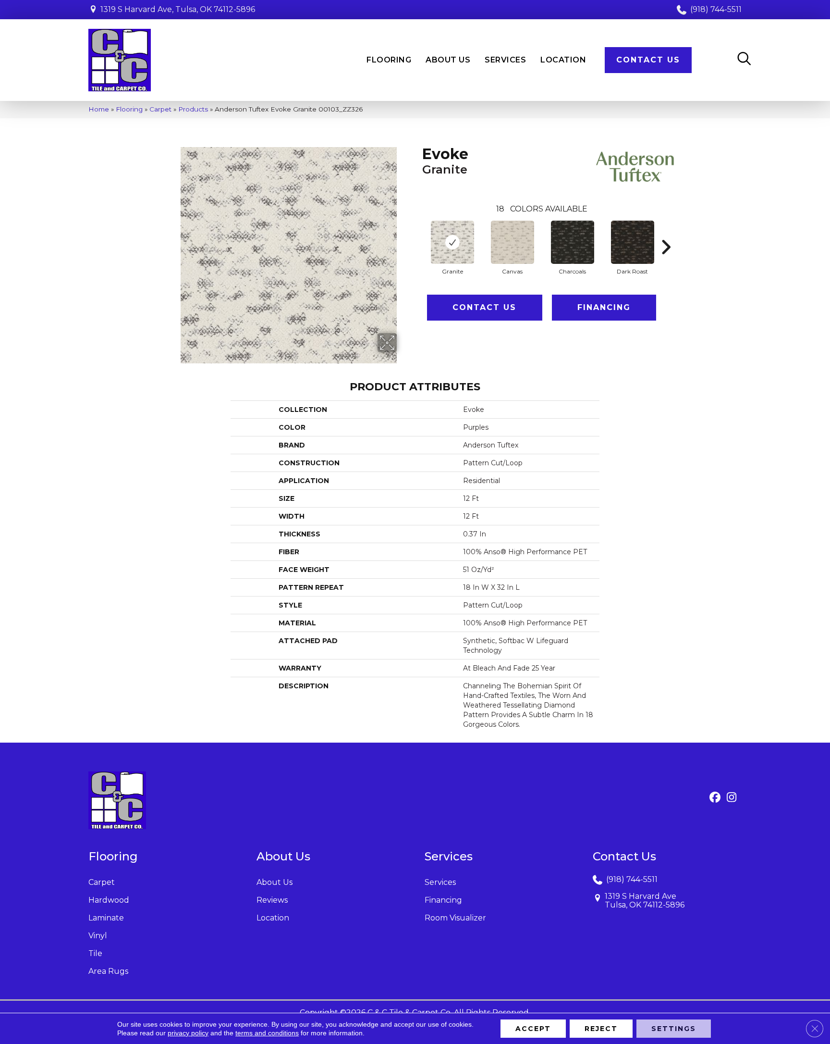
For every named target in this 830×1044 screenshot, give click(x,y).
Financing (604, 307)
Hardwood (108, 900)
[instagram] (732, 798)
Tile (95, 953)
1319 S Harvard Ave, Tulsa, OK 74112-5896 (177, 9)
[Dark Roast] (633, 242)
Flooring (129, 109)
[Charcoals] (573, 242)
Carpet (160, 109)
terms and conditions (267, 1033)
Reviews (272, 900)
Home (98, 109)
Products (193, 109)
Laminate (106, 917)
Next (666, 232)
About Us (274, 882)
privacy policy (188, 1033)
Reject (601, 1028)
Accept (533, 1028)
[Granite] (452, 242)
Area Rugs (108, 971)
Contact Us (484, 307)
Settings (673, 1028)
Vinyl (97, 935)
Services (440, 882)
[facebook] (715, 798)
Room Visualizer (455, 917)
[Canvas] (512, 242)
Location (272, 917)
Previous (417, 232)
